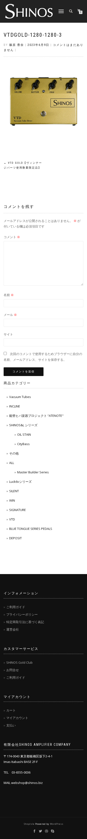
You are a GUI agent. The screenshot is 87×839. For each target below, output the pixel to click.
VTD (12, 519)
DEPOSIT (15, 538)
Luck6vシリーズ (20, 481)
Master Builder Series (33, 472)
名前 (9, 295)
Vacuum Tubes (20, 397)
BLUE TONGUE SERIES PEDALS (30, 528)
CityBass (23, 444)
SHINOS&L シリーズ (23, 425)
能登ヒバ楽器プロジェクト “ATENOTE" (36, 415)
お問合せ (12, 670)
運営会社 (12, 629)
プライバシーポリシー (22, 614)
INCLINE (14, 406)
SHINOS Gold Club (19, 662)
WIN (12, 500)
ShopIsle (29, 823)
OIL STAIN (24, 434)
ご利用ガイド (15, 607)
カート (11, 710)
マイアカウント (17, 718)
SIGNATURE (17, 510)
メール (10, 315)
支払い (11, 725)
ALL (11, 463)
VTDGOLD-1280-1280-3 (33, 35)
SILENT (14, 491)
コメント (12, 237)
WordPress (56, 823)
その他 (14, 453)
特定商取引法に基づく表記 (25, 622)
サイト (8, 334)
